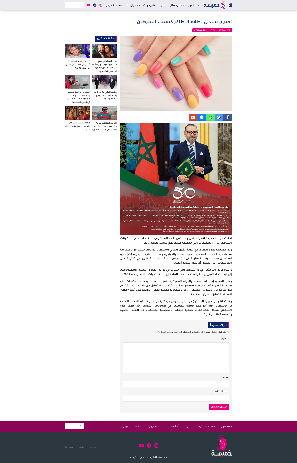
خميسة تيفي (114, 5)
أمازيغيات (150, 5)
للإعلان (81, 447)
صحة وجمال (178, 5)
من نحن (92, 447)
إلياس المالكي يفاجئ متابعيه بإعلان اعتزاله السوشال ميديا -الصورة (104, 126)
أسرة (163, 5)
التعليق (224, 338)
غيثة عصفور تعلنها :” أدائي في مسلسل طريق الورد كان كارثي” (78, 65)
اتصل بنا (69, 447)
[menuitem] (194, 5)
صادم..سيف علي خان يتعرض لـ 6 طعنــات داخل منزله (77, 126)
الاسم (225, 377)
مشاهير (194, 5)
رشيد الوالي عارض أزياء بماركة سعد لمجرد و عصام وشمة (105, 95)
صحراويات (133, 5)
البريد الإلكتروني (220, 391)
